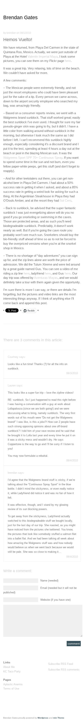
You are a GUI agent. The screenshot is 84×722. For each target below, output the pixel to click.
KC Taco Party (12, 671)
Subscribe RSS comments (64, 669)
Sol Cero (65, 200)
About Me (9, 666)
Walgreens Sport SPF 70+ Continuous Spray (32, 157)
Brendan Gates (20, 17)
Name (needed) (49, 580)
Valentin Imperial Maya (43, 56)
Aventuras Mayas (46, 277)
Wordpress (43, 718)
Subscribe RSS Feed (60, 663)
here (68, 60)
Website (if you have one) (55, 599)
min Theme (58, 718)
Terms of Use (11, 688)
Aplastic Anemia (12, 684)
